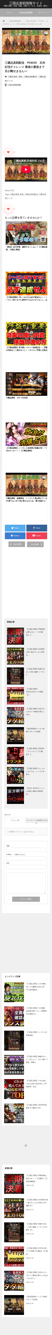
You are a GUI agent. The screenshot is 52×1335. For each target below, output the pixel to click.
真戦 (20, 77)
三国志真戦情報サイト (26, 3)
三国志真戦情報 (25, 12)
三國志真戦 (12, 77)
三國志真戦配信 (30, 77)
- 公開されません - (16, 854)
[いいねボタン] (8, 152)
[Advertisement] (26, 117)
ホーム (10, 12)
